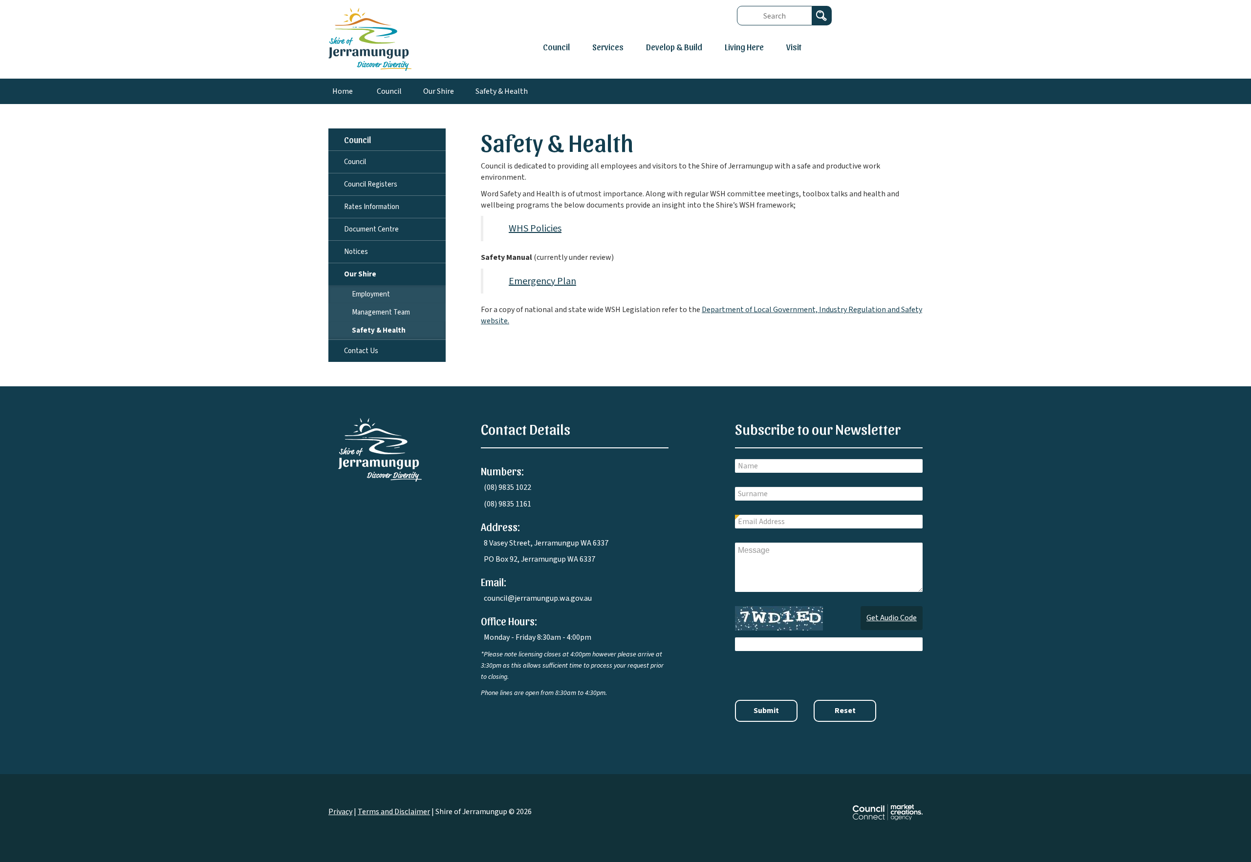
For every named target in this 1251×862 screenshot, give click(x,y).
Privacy (340, 811)
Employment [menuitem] (371, 294)
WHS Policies (535, 228)
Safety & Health (501, 91)
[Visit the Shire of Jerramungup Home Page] (369, 38)
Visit (793, 47)
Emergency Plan (542, 281)
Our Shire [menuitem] (360, 274)
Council (556, 47)
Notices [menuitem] (356, 252)
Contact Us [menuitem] (361, 351)
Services (608, 47)
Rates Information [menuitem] (371, 207)
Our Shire (438, 91)
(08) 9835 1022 (507, 487)
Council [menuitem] (357, 139)
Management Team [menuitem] (381, 312)
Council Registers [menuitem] (370, 184)
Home (342, 91)
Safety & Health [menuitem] (379, 330)
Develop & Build (674, 47)
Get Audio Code (891, 617)
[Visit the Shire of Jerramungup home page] (380, 449)
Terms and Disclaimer (394, 811)
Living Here (744, 47)
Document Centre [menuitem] (371, 229)
